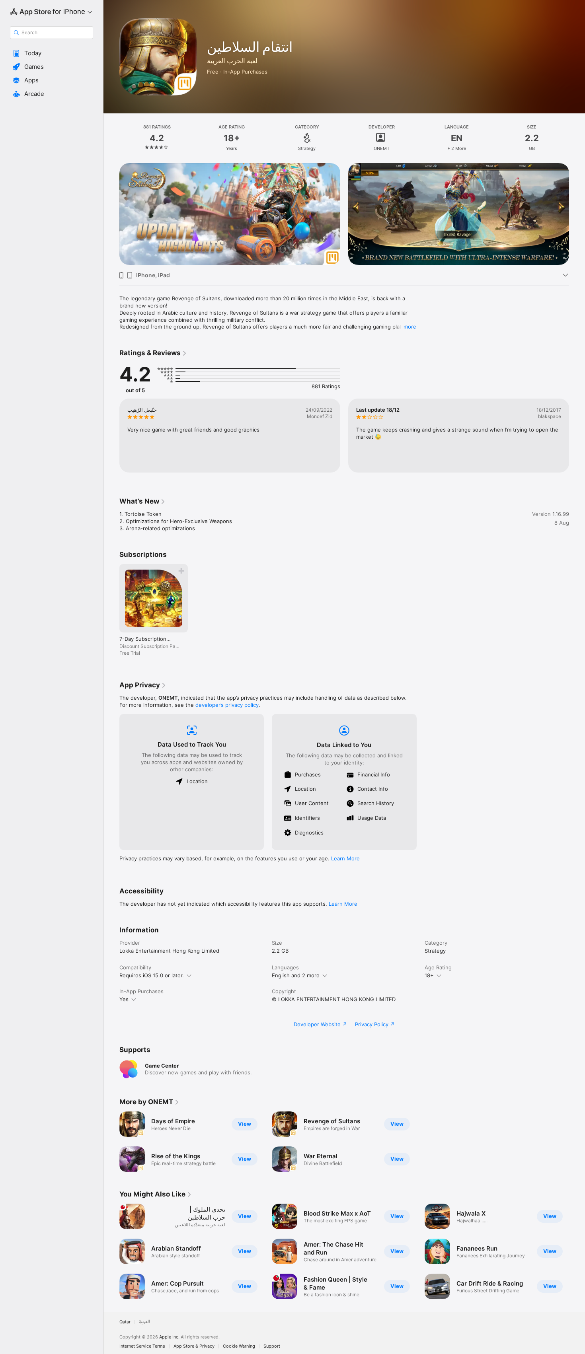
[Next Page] (577, 214)
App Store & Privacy (194, 1346)
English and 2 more (296, 975)
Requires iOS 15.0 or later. (151, 975)
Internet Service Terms (142, 1346)
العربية (144, 1322)
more (410, 326)
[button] (51, 53)
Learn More (345, 858)
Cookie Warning (239, 1346)
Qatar (125, 1322)
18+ (429, 975)
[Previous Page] (111, 214)
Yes (124, 999)
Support (271, 1346)
